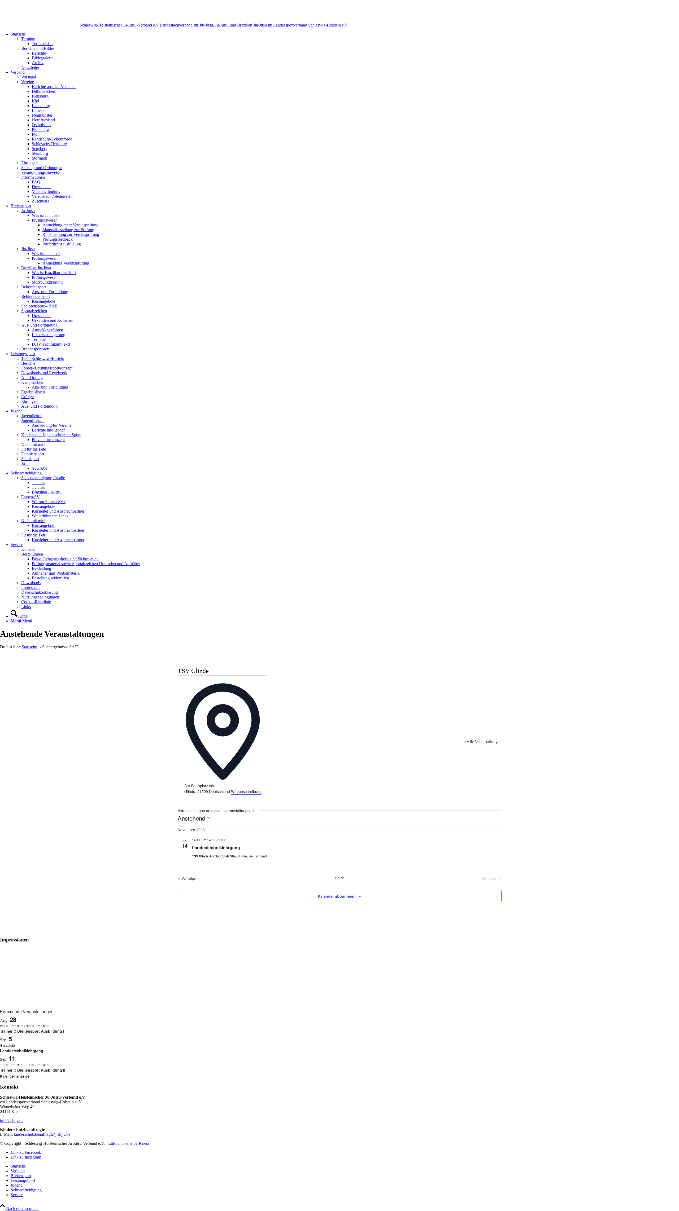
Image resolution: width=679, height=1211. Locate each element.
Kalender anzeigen (16, 1076)
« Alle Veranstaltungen (483, 741)
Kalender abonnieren (337, 896)
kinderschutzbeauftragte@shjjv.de (42, 1134)
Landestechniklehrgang (216, 847)
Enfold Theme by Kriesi (128, 1143)
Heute (339, 878)
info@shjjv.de (11, 1120)
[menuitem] (345, 51)
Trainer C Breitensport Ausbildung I (32, 1031)
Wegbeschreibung (246, 791)
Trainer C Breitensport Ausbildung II (32, 1070)
